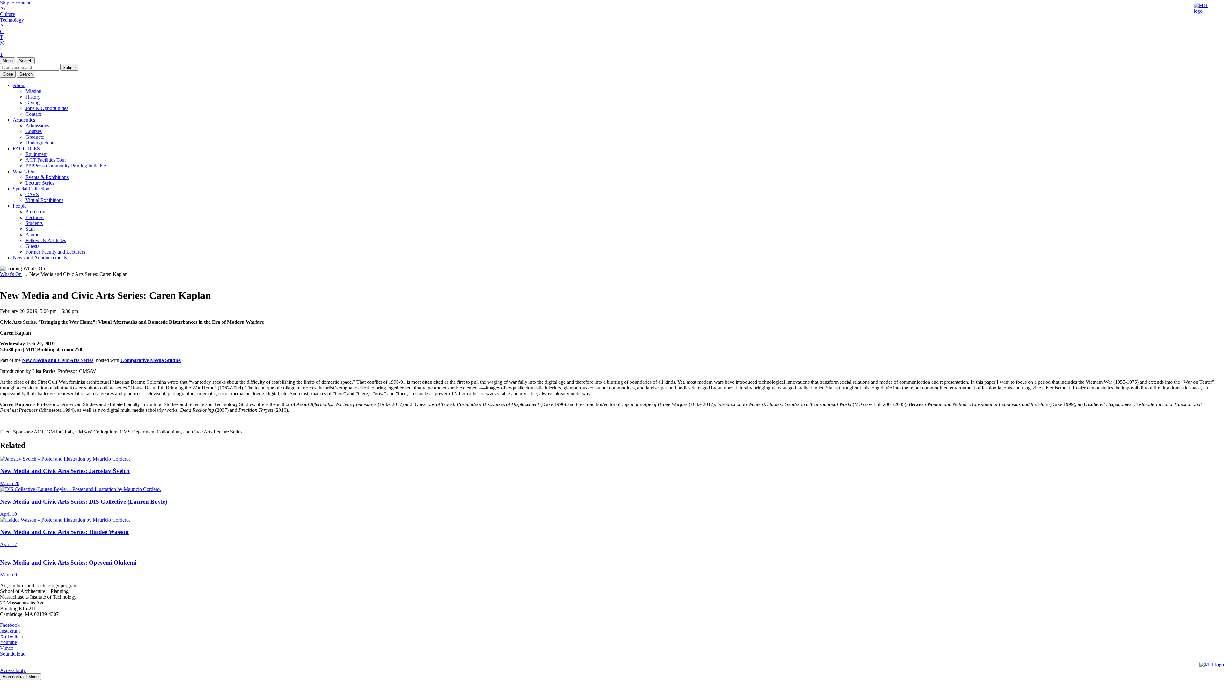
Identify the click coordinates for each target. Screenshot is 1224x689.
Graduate (35, 137)
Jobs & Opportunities (47, 108)
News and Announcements (40, 257)
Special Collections (32, 188)
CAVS (32, 194)
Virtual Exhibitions (44, 200)
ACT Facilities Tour (46, 160)
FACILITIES (26, 148)
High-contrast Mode (21, 676)
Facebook (10, 625)
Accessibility (13, 670)
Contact (33, 114)
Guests (32, 246)
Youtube (8, 642)
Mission (33, 91)
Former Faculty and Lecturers (55, 252)
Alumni (33, 234)
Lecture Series (40, 183)
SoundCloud (13, 653)
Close (8, 74)
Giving (33, 102)
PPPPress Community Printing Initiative (66, 165)
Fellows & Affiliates (46, 240)
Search (25, 60)
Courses (34, 131)
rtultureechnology (12, 14)
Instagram (10, 630)
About (19, 85)
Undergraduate (40, 142)
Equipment (36, 154)
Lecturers (35, 217)
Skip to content (15, 2)
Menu (8, 60)
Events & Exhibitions (47, 177)
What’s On (23, 171)
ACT (2, 31)
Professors (36, 211)
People (19, 206)
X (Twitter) (11, 636)
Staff (30, 229)
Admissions (37, 125)
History (33, 97)
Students (34, 223)
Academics (24, 119)
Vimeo (6, 648)
